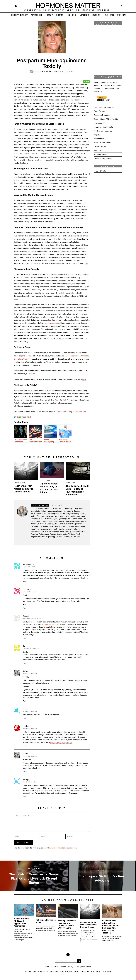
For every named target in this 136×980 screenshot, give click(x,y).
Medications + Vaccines (103, 131)
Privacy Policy (54, 972)
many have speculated (52, 323)
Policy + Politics (100, 146)
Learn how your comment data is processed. (60, 848)
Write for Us (121, 14)
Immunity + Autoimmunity (103, 127)
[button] (79, 961)
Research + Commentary (19, 14)
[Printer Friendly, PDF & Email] (86, 80)
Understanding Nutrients (103, 158)
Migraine (97, 135)
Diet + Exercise (100, 111)
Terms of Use (85, 972)
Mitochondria (99, 138)
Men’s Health (84, 14)
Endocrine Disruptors (102, 115)
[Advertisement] (108, 210)
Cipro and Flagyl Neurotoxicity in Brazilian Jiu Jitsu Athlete (49, 488)
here (33, 373)
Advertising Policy (31, 972)
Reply (24, 581)
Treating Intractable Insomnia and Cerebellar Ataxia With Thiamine (67, 924)
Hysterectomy (99, 123)
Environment (96, 14)
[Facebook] (121, 6)
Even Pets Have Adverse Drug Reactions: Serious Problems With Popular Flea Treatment (111, 926)
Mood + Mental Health (102, 142)
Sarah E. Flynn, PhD (44, 71)
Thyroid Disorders (101, 154)
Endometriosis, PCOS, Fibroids (106, 119)
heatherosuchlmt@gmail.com (61, 742)
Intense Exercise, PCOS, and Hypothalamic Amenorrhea (21, 922)
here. (16, 299)
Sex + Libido (98, 150)
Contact (98, 972)
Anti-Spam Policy (43, 972)
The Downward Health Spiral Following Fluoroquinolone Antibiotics (77, 490)
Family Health (71, 14)
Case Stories (109, 14)
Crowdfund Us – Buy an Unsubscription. (72, 411)
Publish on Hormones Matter (46, 921)
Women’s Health (36, 14)
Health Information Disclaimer (69, 972)
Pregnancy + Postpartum (54, 14)
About (93, 972)
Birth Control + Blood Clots (104, 107)
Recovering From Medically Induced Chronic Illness (23, 488)
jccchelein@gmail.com (50, 624)
